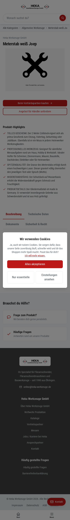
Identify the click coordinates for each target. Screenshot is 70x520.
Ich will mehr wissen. (35, 255)
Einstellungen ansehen (49, 277)
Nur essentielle (21, 277)
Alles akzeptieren (35, 264)
